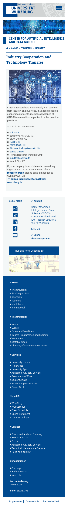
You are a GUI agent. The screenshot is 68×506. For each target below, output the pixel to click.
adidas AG (15, 132)
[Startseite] (7, 48)
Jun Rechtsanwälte (20, 158)
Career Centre (19, 387)
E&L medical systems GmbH (25, 148)
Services (16, 354)
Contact (16, 426)
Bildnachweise (19, 471)
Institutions (17, 304)
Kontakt (38, 201)
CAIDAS (14, 48)
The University (19, 289)
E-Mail (37, 228)
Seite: (13, 490)
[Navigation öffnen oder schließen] (59, 8)
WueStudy (17, 403)
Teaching (16, 300)
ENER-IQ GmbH (18, 145)
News (15, 324)
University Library (21, 362)
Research (17, 297)
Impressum (15, 501)
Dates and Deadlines (23, 331)
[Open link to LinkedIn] (13, 222)
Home (15, 282)
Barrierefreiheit (51, 501)
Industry (40, 48)
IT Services (17, 365)
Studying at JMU (20, 293)
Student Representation (24, 383)
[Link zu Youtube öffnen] (13, 235)
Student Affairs (19, 380)
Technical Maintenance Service (28, 448)
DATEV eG (15, 142)
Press (15, 441)
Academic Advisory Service (26, 372)
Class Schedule (20, 410)
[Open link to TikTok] (13, 215)
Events (15, 327)
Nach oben (17, 475)
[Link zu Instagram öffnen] (13, 208)
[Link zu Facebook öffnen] (13, 228)
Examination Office (22, 376)
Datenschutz (32, 501)
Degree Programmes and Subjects (30, 335)
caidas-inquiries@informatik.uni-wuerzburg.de (26, 181)
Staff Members (20, 342)
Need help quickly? (21, 451)
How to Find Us (20, 437)
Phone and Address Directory (27, 434)
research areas (15, 172)
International (18, 307)
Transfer (26, 48)
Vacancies (17, 338)
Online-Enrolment (21, 414)
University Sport (20, 369)
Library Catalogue (21, 417)
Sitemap (16, 468)
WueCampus (19, 406)
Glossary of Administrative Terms (29, 345)
